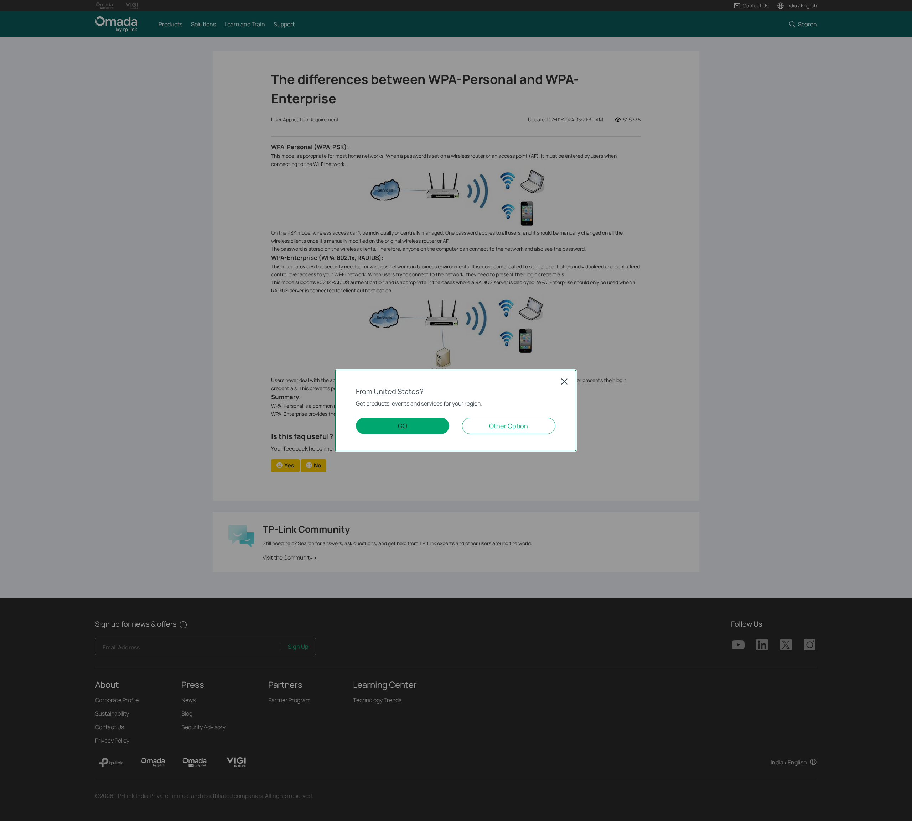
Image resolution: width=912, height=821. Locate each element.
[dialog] (456, 410)
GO (402, 426)
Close (564, 381)
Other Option (508, 426)
